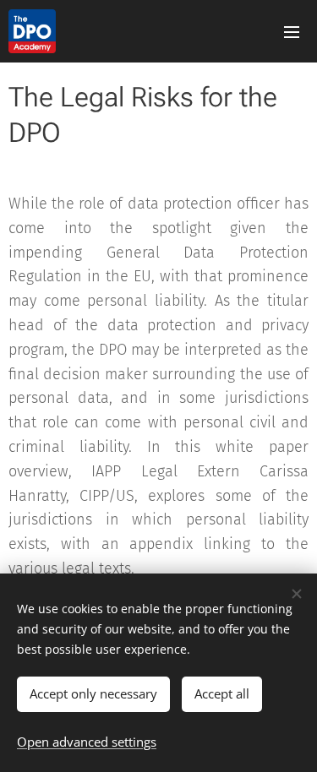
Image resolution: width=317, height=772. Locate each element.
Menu (292, 31)
